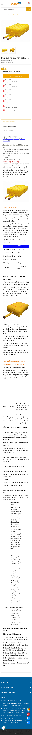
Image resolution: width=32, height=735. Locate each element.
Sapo (21, 733)
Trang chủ (3, 14)
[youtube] (28, 714)
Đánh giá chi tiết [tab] (8, 131)
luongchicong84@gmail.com (10, 718)
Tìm (28, 9)
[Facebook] (28, 722)
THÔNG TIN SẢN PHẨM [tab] (9, 122)
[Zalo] (28, 718)
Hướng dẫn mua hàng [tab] (9, 126)
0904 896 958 (17, 715)
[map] (28, 710)
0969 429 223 (9, 715)
